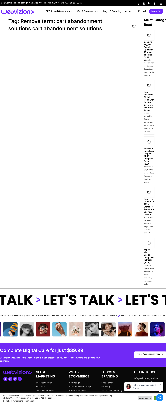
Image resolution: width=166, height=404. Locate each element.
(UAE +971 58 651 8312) (71, 2)
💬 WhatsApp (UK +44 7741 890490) (42, 2)
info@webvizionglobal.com (12, 2)
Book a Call (156, 11)
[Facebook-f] (154, 3)
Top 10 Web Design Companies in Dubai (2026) (149, 256)
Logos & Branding (112, 11)
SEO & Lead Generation (58, 11)
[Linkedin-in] (149, 3)
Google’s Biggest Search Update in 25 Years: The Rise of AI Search (148, 51)
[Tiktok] (138, 3)
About (128, 11)
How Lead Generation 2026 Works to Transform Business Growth (149, 207)
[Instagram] (144, 3)
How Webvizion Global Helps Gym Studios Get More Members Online (149, 101)
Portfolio (142, 11)
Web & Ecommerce (86, 11)
